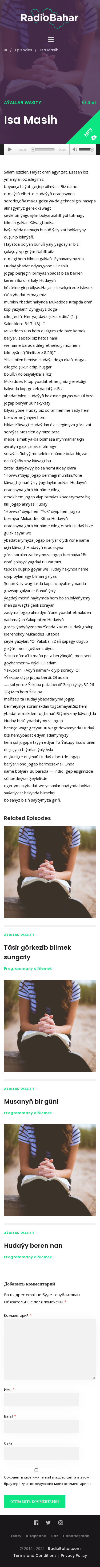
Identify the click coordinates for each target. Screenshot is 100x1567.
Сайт (8, 1443)
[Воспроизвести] (9, 149)
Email (10, 1416)
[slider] (86, 149)
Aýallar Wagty (22, 102)
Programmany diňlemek (28, 968)
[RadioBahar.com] (50, 14)
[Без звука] (74, 150)
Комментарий (17, 1315)
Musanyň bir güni (31, 1101)
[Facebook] (38, 1522)
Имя (9, 1389)
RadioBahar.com (64, 1548)
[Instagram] (60, 1522)
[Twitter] (48, 1522)
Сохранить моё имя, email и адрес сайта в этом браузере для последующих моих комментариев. (47, 1480)
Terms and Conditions (35, 1555)
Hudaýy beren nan (33, 1245)
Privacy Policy (74, 1555)
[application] (50, 149)
